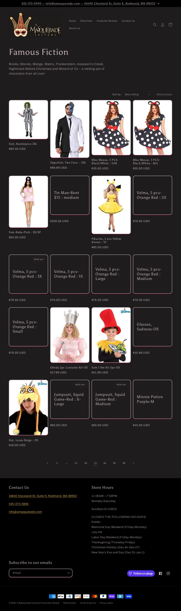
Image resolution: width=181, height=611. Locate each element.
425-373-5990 (18, 503)
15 (114, 463)
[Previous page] (47, 463)
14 (104, 463)
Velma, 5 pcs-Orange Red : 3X (27, 274)
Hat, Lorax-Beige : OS (23, 440)
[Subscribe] (68, 573)
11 (76, 463)
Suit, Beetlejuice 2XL (23, 144)
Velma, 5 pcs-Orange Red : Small (25, 327)
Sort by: (116, 94)
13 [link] (95, 462)
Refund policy (69, 603)
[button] (155, 25)
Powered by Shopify (50, 603)
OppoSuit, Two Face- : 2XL (68, 162)
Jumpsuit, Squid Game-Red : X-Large (69, 399)
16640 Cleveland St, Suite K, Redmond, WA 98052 (43, 495)
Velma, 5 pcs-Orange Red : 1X (68, 274)
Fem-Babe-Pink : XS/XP (25, 232)
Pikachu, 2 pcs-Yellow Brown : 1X (106, 240)
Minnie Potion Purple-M (150, 399)
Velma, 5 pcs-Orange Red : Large (107, 274)
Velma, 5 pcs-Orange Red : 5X (151, 195)
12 (85, 463)
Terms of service (88, 603)
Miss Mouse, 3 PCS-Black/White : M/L (146, 161)
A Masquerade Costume (28, 603)
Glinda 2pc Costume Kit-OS (69, 367)
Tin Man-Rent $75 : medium (66, 195)
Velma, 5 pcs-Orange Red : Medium (149, 274)
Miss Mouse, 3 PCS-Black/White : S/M (105, 161)
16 (123, 463)
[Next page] (133, 463)
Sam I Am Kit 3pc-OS (106, 367)
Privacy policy (106, 603)
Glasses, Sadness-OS (148, 326)
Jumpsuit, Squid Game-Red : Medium (110, 399)
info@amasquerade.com (25, 511)
